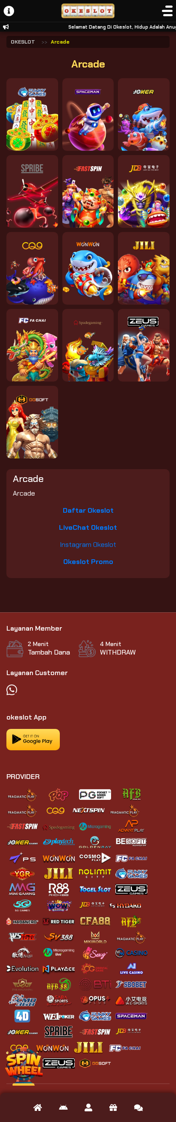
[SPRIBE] (32, 191)
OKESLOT (23, 41)
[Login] (88, 1107)
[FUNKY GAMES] (32, 114)
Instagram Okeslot (88, 544)
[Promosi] (113, 1107)
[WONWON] (88, 268)
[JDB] (144, 191)
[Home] (37, 1107)
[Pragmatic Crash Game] (88, 114)
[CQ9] (32, 268)
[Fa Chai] (32, 345)
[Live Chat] (138, 1107)
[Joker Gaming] (144, 114)
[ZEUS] (144, 345)
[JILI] (144, 268)
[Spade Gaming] (88, 345)
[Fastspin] (88, 191)
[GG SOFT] (32, 422)
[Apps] (63, 1107)
